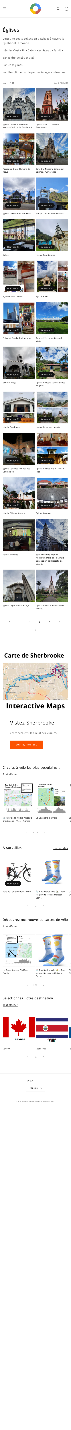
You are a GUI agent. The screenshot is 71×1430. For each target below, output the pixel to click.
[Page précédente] (10, 622)
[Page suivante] (35, 630)
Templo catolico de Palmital (50, 213)
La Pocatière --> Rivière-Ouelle (15, 972)
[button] (5, 9)
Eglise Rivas (42, 296)
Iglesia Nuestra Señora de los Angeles (50, 384)
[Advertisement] (35, 1269)
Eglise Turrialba (10, 554)
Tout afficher (10, 774)
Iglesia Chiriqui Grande (14, 513)
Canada (6, 1048)
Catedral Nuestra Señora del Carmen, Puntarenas (50, 171)
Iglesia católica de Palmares (17, 213)
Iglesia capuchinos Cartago (16, 605)
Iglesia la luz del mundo (48, 427)
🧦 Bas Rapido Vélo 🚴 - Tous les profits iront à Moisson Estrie (51, 894)
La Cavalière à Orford (46, 818)
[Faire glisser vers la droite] (44, 833)
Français (33, 1087)
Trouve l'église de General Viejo (49, 340)
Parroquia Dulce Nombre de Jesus (16, 171)
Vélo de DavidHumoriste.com (17, 891)
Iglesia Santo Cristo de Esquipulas (47, 126)
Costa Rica (41, 1048)
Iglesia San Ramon (12, 427)
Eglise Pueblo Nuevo (13, 296)
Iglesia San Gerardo (45, 255)
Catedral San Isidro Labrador (17, 338)
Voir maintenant (26, 744)
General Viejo (9, 382)
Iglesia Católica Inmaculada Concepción (16, 470)
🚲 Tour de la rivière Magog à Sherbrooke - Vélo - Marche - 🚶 (17, 821)
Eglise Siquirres (44, 513)
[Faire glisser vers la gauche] (27, 833)
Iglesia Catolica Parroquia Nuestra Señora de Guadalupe (17, 126)
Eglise (6, 255)
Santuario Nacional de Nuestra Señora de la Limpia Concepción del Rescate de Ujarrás (50, 559)
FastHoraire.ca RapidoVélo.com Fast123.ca (38, 1101)
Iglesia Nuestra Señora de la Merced (50, 607)
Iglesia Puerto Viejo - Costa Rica (50, 470)
